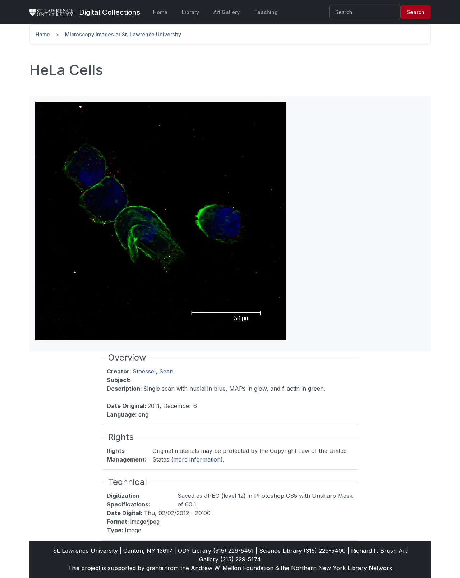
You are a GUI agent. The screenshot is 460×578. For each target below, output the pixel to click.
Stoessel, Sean (153, 371)
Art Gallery (226, 12)
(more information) (197, 459)
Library (190, 12)
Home (160, 12)
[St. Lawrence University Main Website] (54, 12)
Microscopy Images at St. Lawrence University (123, 34)
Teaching (266, 12)
